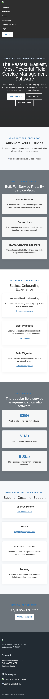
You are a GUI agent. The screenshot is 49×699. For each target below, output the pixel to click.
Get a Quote (6, 20)
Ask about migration (25, 366)
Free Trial (7, 34)
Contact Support (24, 617)
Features (5, 7)
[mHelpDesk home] (11, 2)
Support (5, 16)
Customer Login (8, 666)
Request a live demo (24, 311)
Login (4, 29)
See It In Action (24, 103)
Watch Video (33, 96)
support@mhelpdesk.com (24, 532)
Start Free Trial (16, 96)
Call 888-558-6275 (8, 24)
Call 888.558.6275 (9, 663)
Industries (6, 12)
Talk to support (24, 338)
